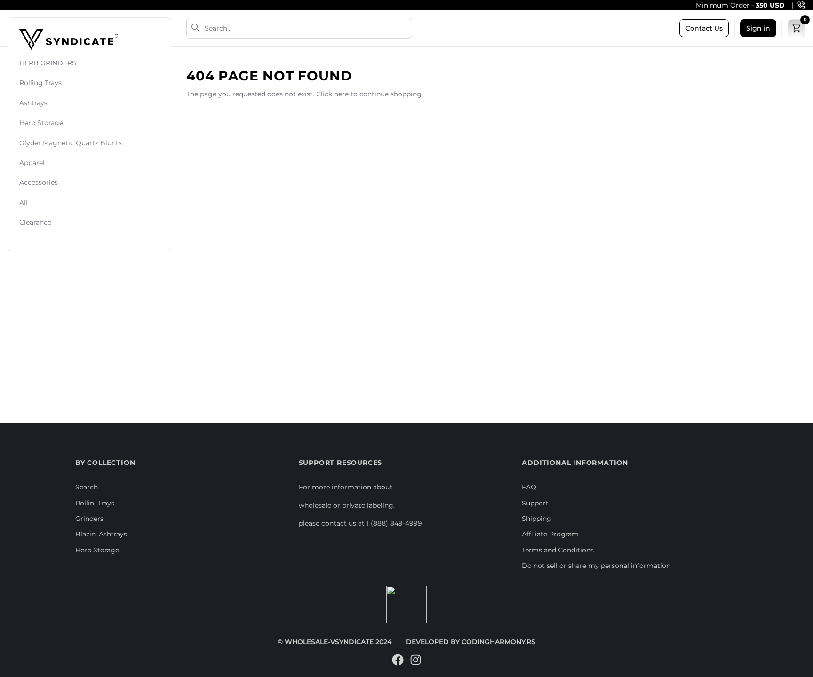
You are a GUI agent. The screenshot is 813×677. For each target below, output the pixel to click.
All (23, 202)
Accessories (38, 183)
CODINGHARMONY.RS (498, 642)
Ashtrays (33, 103)
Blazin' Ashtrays (101, 534)
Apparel (32, 162)
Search (86, 487)
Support (535, 503)
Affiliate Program (550, 534)
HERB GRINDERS (47, 63)
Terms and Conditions (558, 550)
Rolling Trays (40, 83)
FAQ (529, 487)
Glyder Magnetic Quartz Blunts (70, 143)
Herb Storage (41, 123)
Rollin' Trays (94, 503)
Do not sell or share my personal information (596, 565)
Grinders (89, 518)
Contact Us (704, 28)
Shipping (536, 518)
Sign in (758, 28)
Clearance (35, 223)
